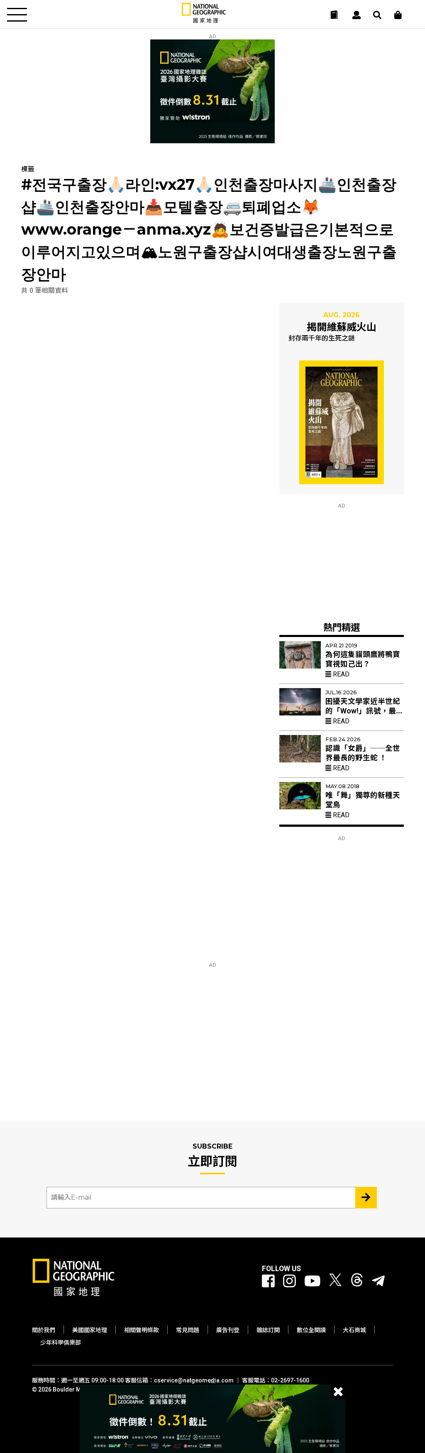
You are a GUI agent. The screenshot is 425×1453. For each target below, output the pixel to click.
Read (340, 674)
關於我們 (43, 1330)
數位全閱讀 (311, 1330)
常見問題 (187, 1330)
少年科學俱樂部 (60, 1342)
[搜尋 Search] (377, 15)
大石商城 (354, 1330)
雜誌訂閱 (268, 1330)
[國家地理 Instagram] (289, 1281)
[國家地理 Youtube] (312, 1281)
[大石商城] (398, 15)
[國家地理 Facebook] (268, 1281)
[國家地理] (203, 21)
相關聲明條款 (141, 1330)
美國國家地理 (89, 1330)
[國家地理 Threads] (357, 1281)
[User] (356, 15)
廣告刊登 (227, 1330)
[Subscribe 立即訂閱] (366, 1197)
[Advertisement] (341, 561)
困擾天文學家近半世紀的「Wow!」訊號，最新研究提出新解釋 (364, 711)
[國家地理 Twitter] (335, 1281)
